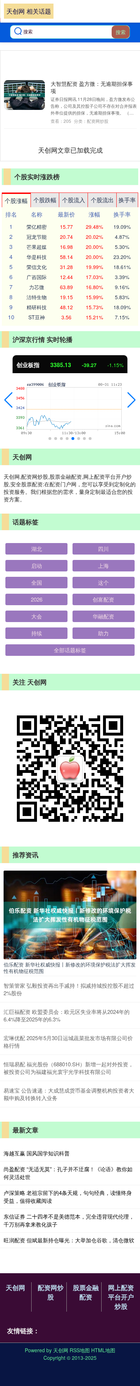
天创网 (15, 1287)
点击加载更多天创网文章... (70, 149)
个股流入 (73, 200)
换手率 (127, 200)
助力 (103, 633)
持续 (36, 633)
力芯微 (36, 287)
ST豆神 (36, 317)
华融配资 (103, 616)
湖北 (36, 548)
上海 (103, 565)
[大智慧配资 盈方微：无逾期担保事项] (24, 95)
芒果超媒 (37, 246)
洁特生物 (37, 297)
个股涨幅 (16, 200)
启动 (36, 565)
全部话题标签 (70, 650)
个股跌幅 (44, 200)
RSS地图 (80, 1350)
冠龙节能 (37, 236)
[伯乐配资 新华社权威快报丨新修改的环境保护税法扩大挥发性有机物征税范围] (70, 914)
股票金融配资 (86, 1292)
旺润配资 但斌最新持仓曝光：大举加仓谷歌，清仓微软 (69, 1240)
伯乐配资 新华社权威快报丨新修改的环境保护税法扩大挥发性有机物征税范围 (70, 967)
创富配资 (103, 599)
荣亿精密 (37, 226)
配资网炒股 (51, 1292)
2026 (36, 599)
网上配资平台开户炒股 (121, 1297)
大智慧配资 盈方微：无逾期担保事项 (92, 87)
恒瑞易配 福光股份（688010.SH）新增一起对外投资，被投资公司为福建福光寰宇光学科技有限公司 (69, 1067)
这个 (103, 582)
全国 (36, 582)
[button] (8, 400)
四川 (103, 548)
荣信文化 (37, 266)
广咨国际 (37, 277)
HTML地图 (103, 1350)
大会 (36, 616)
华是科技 (37, 256)
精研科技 (37, 307)
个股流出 (102, 200)
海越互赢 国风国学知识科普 (37, 1153)
